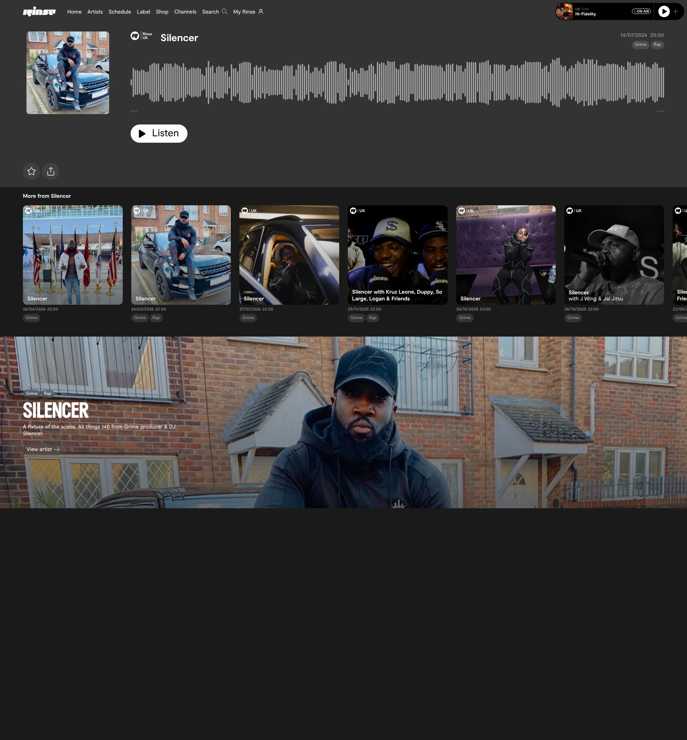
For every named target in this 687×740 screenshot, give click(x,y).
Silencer (179, 37)
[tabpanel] (397, 84)
